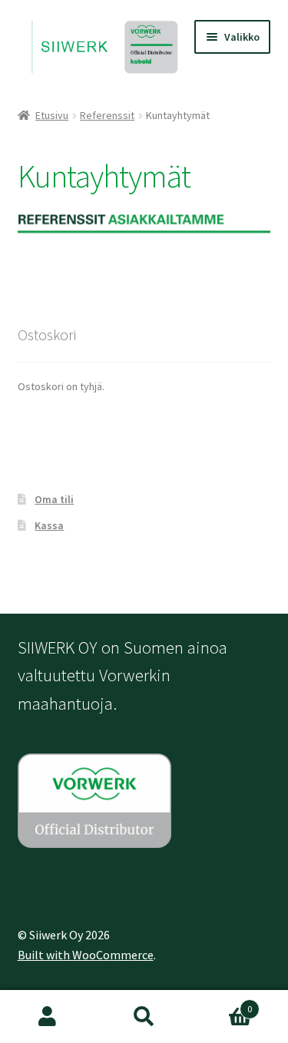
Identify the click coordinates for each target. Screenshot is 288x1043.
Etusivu (51, 115)
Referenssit (107, 115)
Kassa (49, 525)
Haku (144, 1017)
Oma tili (54, 499)
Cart (222, 1003)
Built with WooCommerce (86, 954)
